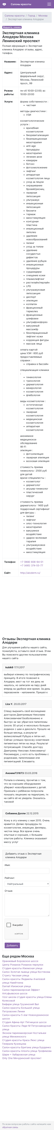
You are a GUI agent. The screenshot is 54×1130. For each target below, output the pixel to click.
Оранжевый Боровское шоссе (20, 961)
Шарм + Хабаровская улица (18, 1054)
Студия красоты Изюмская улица (22, 968)
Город (31, 15)
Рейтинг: (10, 877)
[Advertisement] (27, 606)
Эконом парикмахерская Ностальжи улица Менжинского (24, 1034)
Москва (42, 15)
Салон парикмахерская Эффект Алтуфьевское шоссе (21, 991)
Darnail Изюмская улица (16, 986)
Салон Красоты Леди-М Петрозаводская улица (26, 1027)
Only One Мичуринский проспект (22, 1058)
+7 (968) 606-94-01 (31, 561)
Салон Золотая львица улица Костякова (26, 971)
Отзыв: (9, 890)
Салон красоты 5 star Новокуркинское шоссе (25, 1016)
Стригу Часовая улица (15, 975)
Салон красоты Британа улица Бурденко (26, 1047)
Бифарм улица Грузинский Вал (20, 1004)
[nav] (49, 4)
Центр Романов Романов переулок (22, 964)
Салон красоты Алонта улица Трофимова (26, 1050)
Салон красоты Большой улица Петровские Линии (21, 1009)
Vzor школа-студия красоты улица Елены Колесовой (27, 998)
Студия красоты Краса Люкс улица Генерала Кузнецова (23, 1042)
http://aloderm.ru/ (30, 572)
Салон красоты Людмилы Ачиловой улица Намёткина (23, 981)
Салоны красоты (21, 4)
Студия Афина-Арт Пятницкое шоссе (24, 1022)
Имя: (7, 865)
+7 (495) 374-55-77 (31, 565)
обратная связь (10, 1127)
